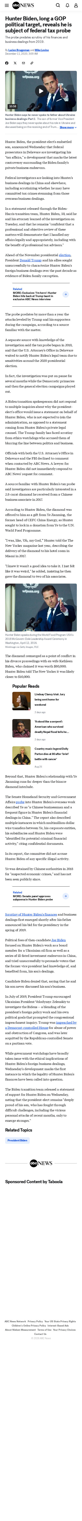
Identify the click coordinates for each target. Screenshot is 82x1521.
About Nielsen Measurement (20, 1329)
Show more (67, 127)
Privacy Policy (35, 1321)
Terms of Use (44, 1329)
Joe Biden (58, 939)
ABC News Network (15, 1321)
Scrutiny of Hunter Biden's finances (31, 914)
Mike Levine (42, 50)
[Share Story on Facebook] (7, 63)
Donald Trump (31, 260)
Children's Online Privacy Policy (29, 1325)
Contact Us (40, 1334)
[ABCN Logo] (23, 5)
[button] (6, 5)
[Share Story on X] (15, 63)
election (64, 254)
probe (20, 801)
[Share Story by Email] (23, 63)
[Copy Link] (32, 63)
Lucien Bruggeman (19, 50)
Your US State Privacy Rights (60, 1321)
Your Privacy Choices (64, 1329)
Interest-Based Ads (58, 1325)
